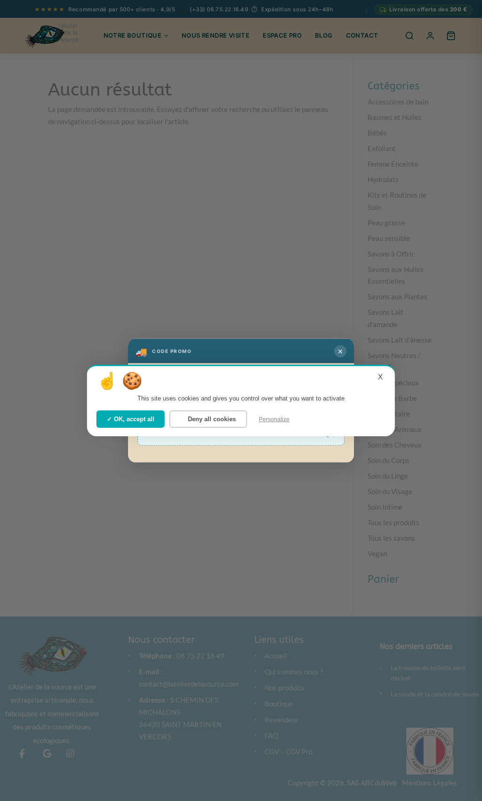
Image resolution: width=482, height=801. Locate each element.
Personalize (274, 419)
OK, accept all (133, 418)
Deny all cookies (211, 418)
